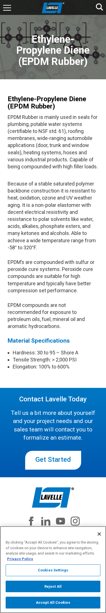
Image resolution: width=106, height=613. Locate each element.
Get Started (53, 459)
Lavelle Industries (53, 8)
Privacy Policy (20, 559)
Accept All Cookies (53, 602)
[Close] (99, 534)
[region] (53, 569)
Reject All (53, 586)
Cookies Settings (53, 570)
